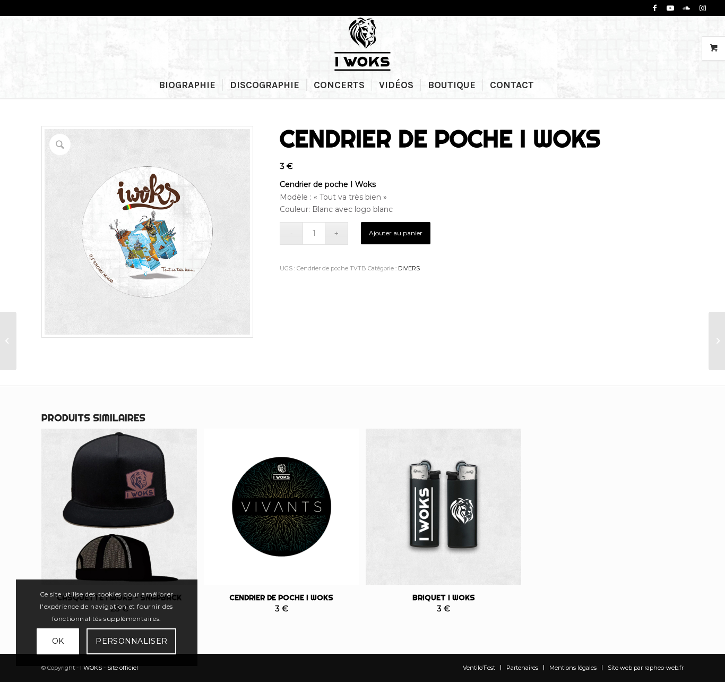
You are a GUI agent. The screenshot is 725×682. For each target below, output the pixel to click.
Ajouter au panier (395, 233)
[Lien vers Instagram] (703, 8)
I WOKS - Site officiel (109, 667)
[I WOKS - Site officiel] (362, 44)
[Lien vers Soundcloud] (686, 8)
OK (58, 641)
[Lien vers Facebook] (654, 8)
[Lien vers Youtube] (670, 8)
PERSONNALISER (131, 641)
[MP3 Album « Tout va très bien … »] (717, 341)
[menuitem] (187, 85)
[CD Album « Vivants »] (8, 341)
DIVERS (409, 268)
